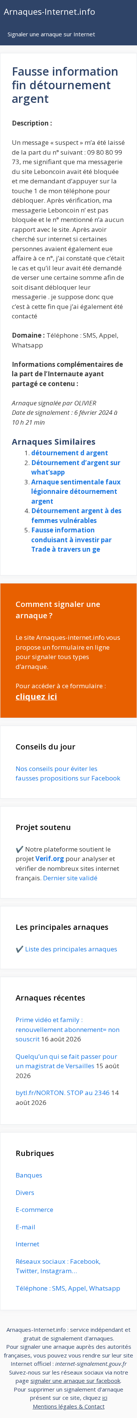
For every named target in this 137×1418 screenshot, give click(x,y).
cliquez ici (36, 696)
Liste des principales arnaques (71, 949)
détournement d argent (69, 452)
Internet (27, 1244)
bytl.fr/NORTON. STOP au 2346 (63, 1092)
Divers (25, 1192)
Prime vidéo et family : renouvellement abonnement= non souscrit (67, 1029)
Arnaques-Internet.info (49, 11)
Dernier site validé (70, 877)
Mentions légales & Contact (69, 1406)
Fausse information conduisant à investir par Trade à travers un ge (71, 540)
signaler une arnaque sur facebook (75, 1380)
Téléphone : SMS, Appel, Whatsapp (68, 1288)
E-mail (25, 1227)
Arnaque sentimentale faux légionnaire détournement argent (76, 492)
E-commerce (34, 1209)
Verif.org (49, 858)
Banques (29, 1175)
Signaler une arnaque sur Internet (51, 34)
